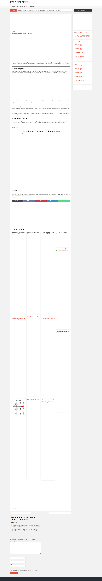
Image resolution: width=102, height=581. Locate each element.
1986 (81, 35)
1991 (78, 36)
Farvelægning (20, 6)
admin (14, 522)
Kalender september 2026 (79, 76)
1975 (83, 32)
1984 (75, 35)
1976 (86, 32)
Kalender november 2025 (79, 56)
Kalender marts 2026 (78, 68)
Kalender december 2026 (79, 80)
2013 (83, 36)
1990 (75, 36)
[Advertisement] (40, 21)
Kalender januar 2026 (78, 65)
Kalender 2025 (77, 41)
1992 (81, 36)
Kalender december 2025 (79, 57)
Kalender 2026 (77, 64)
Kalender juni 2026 (78, 72)
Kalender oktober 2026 (79, 77)
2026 (13, 508)
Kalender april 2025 (78, 47)
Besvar (12, 534)
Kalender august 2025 (79, 52)
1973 (78, 32)
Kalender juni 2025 (78, 49)
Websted (11, 564)
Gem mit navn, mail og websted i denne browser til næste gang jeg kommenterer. (24, 570)
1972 (76, 32)
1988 (86, 35)
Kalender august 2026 (79, 75)
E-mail (11, 560)
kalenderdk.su (19, 2)
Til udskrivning (32, 6)
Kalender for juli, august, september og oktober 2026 (19, 10)
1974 (81, 32)
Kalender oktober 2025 (79, 55)
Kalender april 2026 (78, 69)
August (15, 508)
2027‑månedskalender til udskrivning (53, 10)
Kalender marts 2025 (78, 45)
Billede (25, 6)
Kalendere (13, 6)
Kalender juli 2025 (78, 51)
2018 (88, 36)
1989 (88, 35)
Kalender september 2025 (79, 53)
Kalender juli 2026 (78, 73)
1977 (88, 32)
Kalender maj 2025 (78, 48)
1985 (78, 35)
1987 (83, 35)
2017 (86, 36)
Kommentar (12, 541)
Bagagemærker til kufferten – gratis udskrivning (37, 10)
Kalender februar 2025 (79, 44)
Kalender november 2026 (79, 79)
